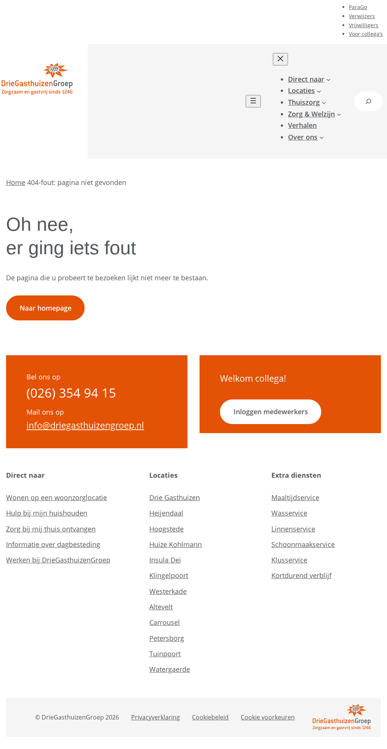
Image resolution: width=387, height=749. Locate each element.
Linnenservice (293, 528)
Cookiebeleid (210, 717)
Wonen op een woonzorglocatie (56, 497)
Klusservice (289, 559)
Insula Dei (165, 559)
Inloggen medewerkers (271, 411)
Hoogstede (166, 528)
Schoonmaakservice (303, 544)
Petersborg (166, 638)
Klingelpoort (168, 575)
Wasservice (289, 512)
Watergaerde (169, 669)
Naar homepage (45, 307)
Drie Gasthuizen (174, 497)
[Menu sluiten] (280, 59)
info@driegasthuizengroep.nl (85, 425)
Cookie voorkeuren (268, 717)
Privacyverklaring (155, 717)
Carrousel (164, 622)
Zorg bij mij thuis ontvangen (51, 528)
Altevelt (161, 606)
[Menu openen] (253, 101)
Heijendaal (166, 512)
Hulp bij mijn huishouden (46, 512)
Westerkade (168, 591)
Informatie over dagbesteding (53, 544)
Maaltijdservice (295, 497)
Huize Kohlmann (175, 544)
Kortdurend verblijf (301, 575)
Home (15, 182)
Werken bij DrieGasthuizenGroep (58, 559)
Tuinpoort (165, 653)
